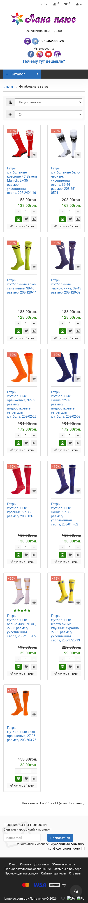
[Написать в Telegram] (35, 41)
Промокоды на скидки (21, 873)
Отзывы (75, 873)
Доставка (41, 864)
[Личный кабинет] (78, 4)
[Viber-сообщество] (57, 53)
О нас (13, 864)
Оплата (25, 864)
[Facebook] (32, 53)
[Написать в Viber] (27, 41)
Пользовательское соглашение (28, 869)
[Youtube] (49, 53)
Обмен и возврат (64, 864)
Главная (8, 86)
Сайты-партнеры (53, 873)
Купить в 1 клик (24, 226)
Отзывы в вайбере (67, 869)
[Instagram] (40, 53)
